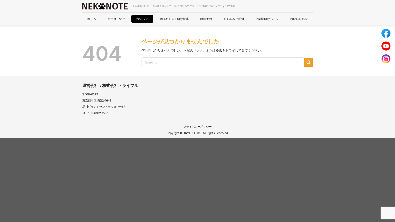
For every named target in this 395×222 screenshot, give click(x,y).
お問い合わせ (299, 19)
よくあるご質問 (233, 19)
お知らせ (142, 19)
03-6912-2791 (98, 113)
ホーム (91, 19)
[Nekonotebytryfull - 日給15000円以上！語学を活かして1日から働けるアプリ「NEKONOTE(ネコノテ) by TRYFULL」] (105, 6)
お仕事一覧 (114, 19)
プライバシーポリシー (197, 126)
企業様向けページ (267, 19)
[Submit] (308, 62)
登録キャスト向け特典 (174, 19)
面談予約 (206, 19)
